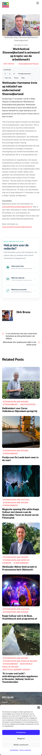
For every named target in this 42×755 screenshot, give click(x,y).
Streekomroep (10, 404)
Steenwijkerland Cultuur (16, 500)
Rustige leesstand (24, 74)
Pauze (16, 78)
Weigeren (21, 738)
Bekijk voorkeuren (21, 745)
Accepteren (21, 732)
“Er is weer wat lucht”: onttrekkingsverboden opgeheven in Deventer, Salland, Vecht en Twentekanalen (20, 677)
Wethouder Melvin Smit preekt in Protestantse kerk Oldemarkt (19, 568)
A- (5, 74)
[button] (39, 707)
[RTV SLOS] (5, 6)
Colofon (5, 702)
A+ (14, 74)
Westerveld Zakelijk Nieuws (17, 665)
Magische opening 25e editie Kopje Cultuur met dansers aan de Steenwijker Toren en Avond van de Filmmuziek (20, 513)
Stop (23, 78)
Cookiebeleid (14, 750)
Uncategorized (28, 404)
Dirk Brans (8, 64)
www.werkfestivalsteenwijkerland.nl (17, 207)
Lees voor (8, 78)
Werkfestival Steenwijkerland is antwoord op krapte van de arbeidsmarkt (21, 54)
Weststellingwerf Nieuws (16, 670)
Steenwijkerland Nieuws (28, 64)
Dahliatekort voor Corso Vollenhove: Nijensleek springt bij (19, 410)
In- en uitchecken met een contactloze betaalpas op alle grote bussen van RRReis (21, 336)
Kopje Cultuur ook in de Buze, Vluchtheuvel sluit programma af (19, 617)
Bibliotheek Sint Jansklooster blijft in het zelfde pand (19, 343)
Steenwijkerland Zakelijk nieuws (20, 661)
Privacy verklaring (25, 750)
